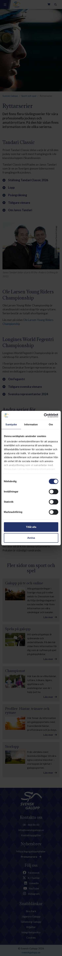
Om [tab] (51, 424)
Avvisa (31, 537)
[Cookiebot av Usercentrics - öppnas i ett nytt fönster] (44, 415)
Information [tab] (31, 424)
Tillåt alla (31, 527)
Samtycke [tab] (11, 424)
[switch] (53, 491)
